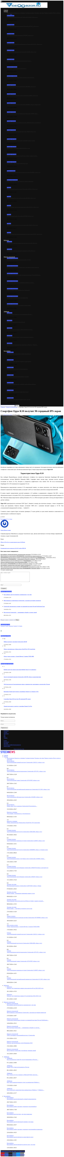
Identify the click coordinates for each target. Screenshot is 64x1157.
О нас (5, 740)
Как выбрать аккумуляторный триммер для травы (18, 376)
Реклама (6, 743)
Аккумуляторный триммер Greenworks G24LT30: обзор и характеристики (22, 677)
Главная (6, 10)
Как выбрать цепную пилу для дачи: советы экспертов (16, 565)
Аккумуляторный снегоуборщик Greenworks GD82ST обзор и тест (21, 131)
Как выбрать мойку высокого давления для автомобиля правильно (21, 384)
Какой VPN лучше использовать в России (16, 322)
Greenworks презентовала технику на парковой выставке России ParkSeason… (24, 275)
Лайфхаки (6, 311)
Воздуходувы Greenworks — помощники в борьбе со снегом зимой (20, 612)
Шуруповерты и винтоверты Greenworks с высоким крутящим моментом (23, 267)
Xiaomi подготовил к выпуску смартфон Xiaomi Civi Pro (18, 706)
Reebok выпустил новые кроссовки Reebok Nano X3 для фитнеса (20, 669)
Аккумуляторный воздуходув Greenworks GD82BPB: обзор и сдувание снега (24, 104)
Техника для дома (11, 139)
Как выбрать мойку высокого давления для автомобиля (19, 361)
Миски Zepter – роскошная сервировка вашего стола (18, 148)
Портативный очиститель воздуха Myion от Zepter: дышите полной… (22, 155)
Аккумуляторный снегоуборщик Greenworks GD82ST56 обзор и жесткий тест (24, 122)
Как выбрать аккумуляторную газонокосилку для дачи (19, 259)
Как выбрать (7, 351)
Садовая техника (11, 85)
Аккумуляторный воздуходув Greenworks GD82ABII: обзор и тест (21, 86)
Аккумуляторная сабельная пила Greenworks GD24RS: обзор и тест (21, 51)
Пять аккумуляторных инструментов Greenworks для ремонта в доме (20, 567)
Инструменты (10, 15)
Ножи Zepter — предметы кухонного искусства (17, 163)
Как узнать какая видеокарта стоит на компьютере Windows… (20, 337)
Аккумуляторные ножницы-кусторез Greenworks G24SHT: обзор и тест (22, 95)
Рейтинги (6, 240)
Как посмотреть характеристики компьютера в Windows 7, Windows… (22, 344)
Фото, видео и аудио (12, 180)
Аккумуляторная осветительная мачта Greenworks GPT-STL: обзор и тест (23, 26)
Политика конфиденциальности (12, 744)
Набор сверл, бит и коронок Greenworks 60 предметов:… (19, 60)
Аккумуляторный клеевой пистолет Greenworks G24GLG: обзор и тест (22, 17)
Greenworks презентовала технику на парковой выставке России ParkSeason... (23, 557)
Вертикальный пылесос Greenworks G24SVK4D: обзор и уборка (21, 140)
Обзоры (6, 11)
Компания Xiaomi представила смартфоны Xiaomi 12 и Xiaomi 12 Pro (21, 691)
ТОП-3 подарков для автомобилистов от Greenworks (18, 290)
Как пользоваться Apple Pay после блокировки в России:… (20, 314)
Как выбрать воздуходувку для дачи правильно (17, 369)
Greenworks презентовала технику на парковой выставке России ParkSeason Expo (24, 606)
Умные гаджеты (11, 171)
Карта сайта (7, 746)
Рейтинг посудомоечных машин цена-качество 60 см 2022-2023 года (22, 243)
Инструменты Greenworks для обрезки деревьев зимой (19, 305)
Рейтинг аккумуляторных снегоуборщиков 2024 (17, 297)
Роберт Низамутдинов (7, 414)
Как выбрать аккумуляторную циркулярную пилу (18, 391)
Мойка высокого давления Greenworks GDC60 (15, 641)
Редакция (6, 742)
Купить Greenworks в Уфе (19, 749)
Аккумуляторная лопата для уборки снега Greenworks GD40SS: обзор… (22, 113)
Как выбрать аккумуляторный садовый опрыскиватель (19, 353)
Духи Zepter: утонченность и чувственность (16, 68)
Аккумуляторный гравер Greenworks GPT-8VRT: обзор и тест (20, 35)
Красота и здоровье (12, 67)
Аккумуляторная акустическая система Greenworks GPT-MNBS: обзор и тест (23, 172)
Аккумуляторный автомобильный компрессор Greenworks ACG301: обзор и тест (24, 44)
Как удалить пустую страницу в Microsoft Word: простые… (20, 329)
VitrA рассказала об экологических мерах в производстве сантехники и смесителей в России (27, 684)
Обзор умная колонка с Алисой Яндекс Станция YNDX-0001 (20, 181)
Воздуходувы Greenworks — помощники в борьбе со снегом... (18, 559)
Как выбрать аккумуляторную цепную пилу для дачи (18, 399)
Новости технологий (9, 257)
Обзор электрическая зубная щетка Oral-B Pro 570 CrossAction (20, 77)
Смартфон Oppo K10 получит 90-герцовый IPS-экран (17, 699)
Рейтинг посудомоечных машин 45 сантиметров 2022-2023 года (21, 250)
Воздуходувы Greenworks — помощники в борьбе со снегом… (20, 282)
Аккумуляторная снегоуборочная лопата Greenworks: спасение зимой (20, 568)
